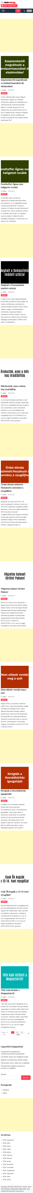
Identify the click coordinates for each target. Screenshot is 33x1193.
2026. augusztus (8, 1140)
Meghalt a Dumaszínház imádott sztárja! (12, 287)
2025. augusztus (8, 1173)
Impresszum (20, 1191)
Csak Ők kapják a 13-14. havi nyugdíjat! (15, 893)
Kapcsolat (12, 1191)
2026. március (7, 1155)
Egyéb (5, 1093)
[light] (27, 11)
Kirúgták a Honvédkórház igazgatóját (13, 792)
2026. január (7, 1161)
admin (4, 90)
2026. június (7, 1146)
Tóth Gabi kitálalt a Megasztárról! (10, 992)
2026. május (7, 1149)
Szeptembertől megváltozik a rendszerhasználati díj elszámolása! (14, 83)
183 (18, 1034)
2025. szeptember (9, 1170)
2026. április (7, 1152)
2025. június (7, 1179)
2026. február (7, 1158)
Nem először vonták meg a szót (13, 691)
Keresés (3, 1074)
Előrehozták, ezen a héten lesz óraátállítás (13, 388)
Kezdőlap (7, 1189)
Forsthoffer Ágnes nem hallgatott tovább (12, 186)
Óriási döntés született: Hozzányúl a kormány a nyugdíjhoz (12, 487)
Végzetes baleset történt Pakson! (13, 590)
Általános (4, 93)
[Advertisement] (16, 35)
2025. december (8, 1164)
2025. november (8, 1167)
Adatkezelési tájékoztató (18, 1189)
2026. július (6, 1143)
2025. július (6, 1176)
